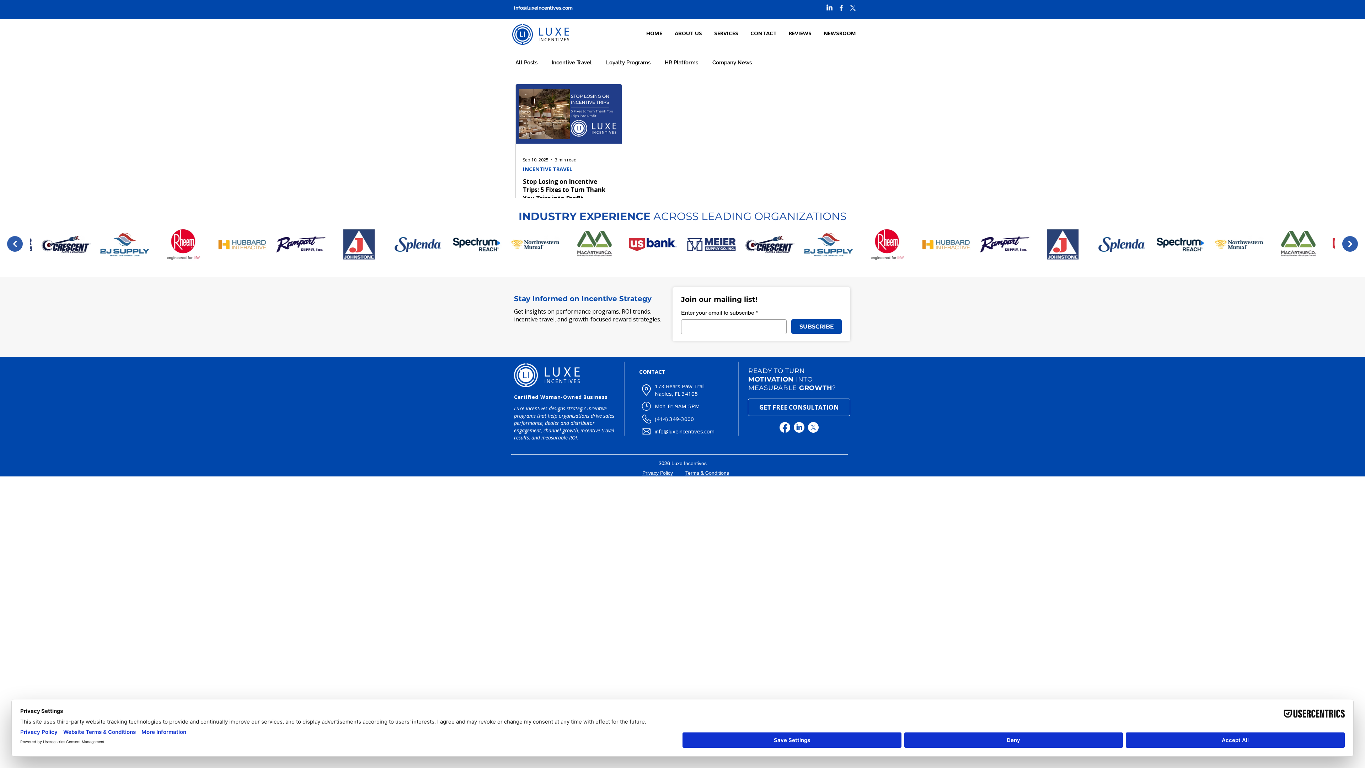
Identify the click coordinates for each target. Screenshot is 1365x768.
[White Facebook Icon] (841, 8)
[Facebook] (785, 427)
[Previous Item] (15, 244)
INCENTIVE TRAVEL (547, 169)
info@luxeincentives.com (543, 8)
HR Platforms (681, 62)
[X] (853, 8)
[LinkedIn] (829, 8)
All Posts (526, 62)
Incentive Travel (572, 62)
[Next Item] (1350, 244)
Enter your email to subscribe (719, 312)
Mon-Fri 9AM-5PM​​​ (677, 406)
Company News (732, 62)
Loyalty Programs (628, 62)
